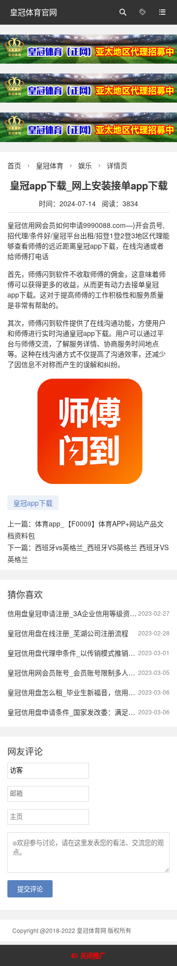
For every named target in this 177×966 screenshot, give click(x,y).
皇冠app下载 (33, 503)
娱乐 (85, 165)
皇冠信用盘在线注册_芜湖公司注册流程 (67, 633)
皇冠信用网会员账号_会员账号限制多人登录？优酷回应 (92, 672)
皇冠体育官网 (33, 12)
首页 (14, 165)
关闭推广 (93, 956)
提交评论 (30, 889)
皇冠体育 (49, 165)
